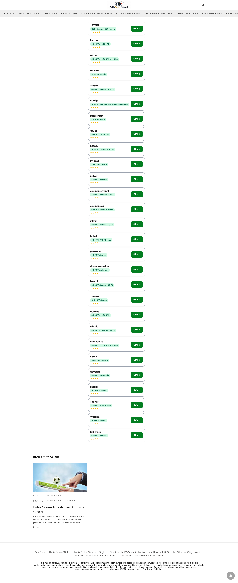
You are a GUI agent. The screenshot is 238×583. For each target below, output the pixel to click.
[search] (203, 5)
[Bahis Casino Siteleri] (119, 5)
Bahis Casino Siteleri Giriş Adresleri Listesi (199, 13)
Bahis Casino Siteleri (29, 13)
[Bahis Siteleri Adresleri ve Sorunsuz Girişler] (60, 477)
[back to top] (231, 576)
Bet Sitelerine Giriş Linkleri (159, 13)
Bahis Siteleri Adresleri (47, 496)
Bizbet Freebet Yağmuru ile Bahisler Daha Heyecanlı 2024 (111, 13)
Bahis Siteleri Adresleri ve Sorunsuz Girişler (55, 501)
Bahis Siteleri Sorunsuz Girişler (61, 13)
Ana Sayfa (9, 13)
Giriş (136, 28)
